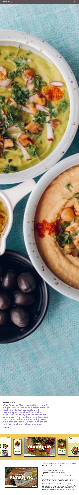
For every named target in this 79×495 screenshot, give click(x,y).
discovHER (73, 1)
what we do (47, 1)
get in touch (60, 1)
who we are (40, 1)
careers (67, 1)
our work (54, 1)
